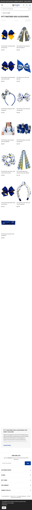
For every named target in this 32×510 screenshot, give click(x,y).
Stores (3, 475)
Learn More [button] (4, 504)
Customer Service (6, 470)
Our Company (5, 485)
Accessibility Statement (21, 496)
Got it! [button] (4, 507)
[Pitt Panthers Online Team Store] (16, 5)
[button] (23, 5)
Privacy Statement (5, 496)
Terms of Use (12, 496)
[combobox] (12, 9)
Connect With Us (6, 490)
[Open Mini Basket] (30, 5)
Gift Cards (4, 480)
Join (28, 463)
